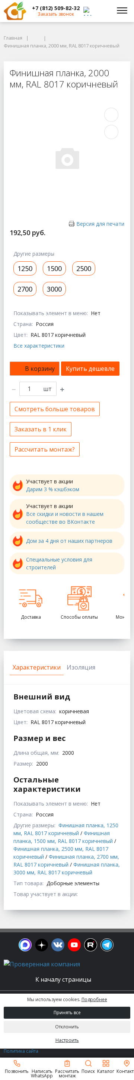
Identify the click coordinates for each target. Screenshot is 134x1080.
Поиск (88, 1071)
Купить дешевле (90, 368)
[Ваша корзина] (102, 10)
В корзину (40, 368)
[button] (55, 8)
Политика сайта (21, 1051)
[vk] (57, 944)
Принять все (67, 1012)
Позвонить (17, 1071)
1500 (54, 268)
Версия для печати (100, 223)
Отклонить (67, 1027)
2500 (83, 268)
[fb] (25, 944)
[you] (74, 944)
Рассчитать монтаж (67, 1073)
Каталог (105, 1071)
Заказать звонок (56, 14)
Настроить (67, 1040)
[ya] (41, 944)
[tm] (107, 944)
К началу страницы (64, 979)
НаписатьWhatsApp (42, 1073)
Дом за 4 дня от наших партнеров (69, 540)
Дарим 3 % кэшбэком (52, 489)
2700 (24, 288)
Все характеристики (38, 345)
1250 (24, 268)
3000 (54, 288)
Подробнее (94, 999)
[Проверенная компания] (42, 964)
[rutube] (90, 944)
